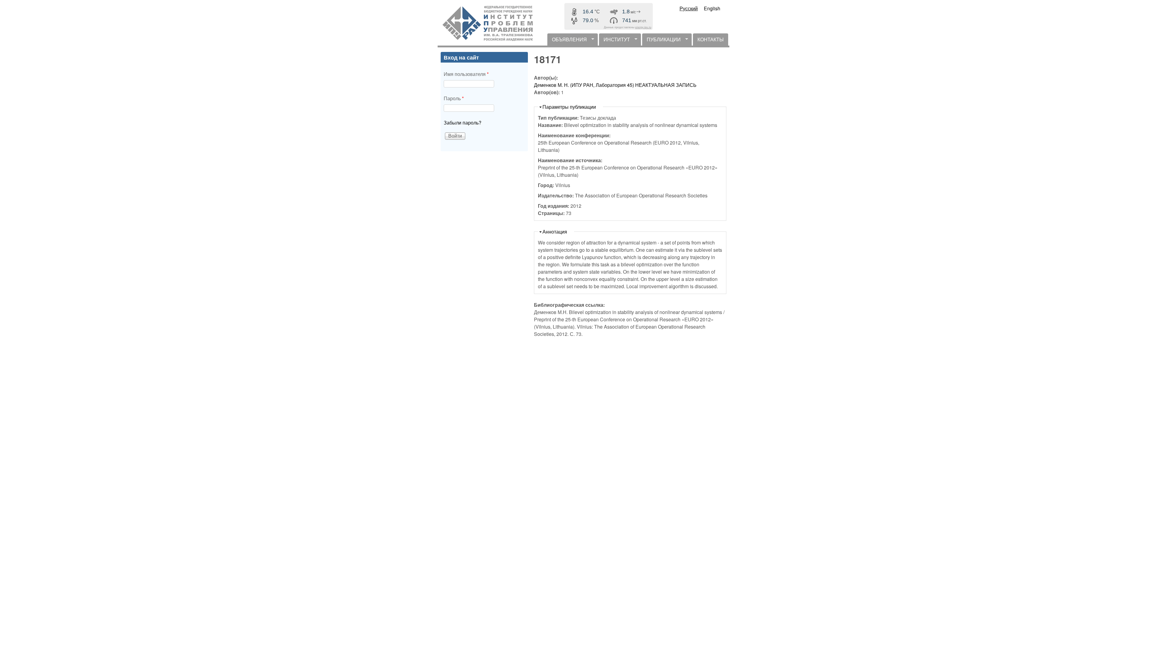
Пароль (454, 98)
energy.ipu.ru (643, 27)
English (712, 8)
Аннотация (554, 231)
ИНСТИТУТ (614, 41)
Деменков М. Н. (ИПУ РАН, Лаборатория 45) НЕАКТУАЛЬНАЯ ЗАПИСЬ (615, 84)
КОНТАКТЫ (710, 39)
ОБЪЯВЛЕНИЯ (567, 41)
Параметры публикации (569, 106)
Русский (689, 8)
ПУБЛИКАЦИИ (661, 41)
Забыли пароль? (462, 122)
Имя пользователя (466, 73)
